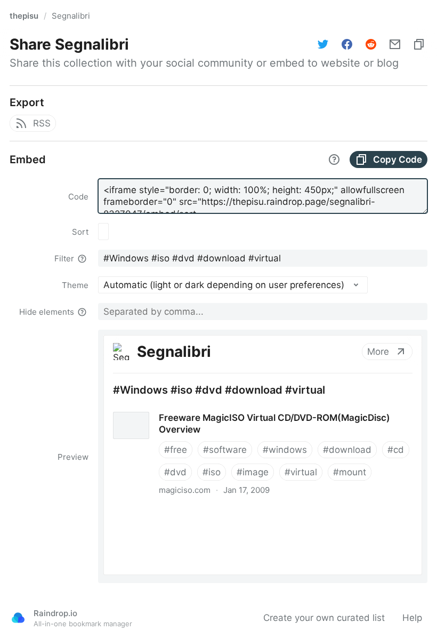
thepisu (24, 16)
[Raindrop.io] (18, 617)
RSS (42, 123)
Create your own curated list (324, 617)
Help (412, 617)
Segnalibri (71, 16)
